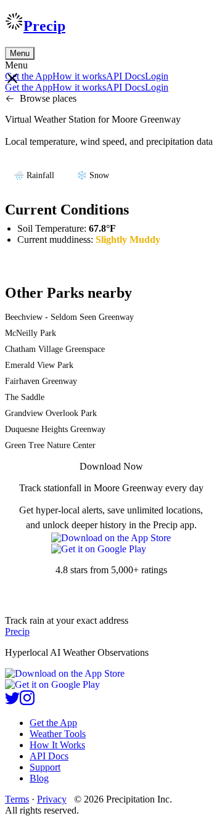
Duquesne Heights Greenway (55, 429)
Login (156, 76)
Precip (44, 26)
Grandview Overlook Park (51, 413)
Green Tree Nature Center (50, 445)
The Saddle (24, 397)
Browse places (48, 98)
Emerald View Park (39, 365)
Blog (39, 778)
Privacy (52, 799)
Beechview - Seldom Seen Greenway (69, 317)
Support (45, 767)
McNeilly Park (30, 333)
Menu (20, 53)
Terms (17, 799)
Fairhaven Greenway (41, 381)
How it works (79, 76)
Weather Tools (58, 734)
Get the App (53, 722)
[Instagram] (27, 701)
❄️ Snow (92, 175)
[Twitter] (12, 701)
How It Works (57, 745)
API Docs (125, 76)
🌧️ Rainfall (34, 175)
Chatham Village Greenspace (55, 349)
